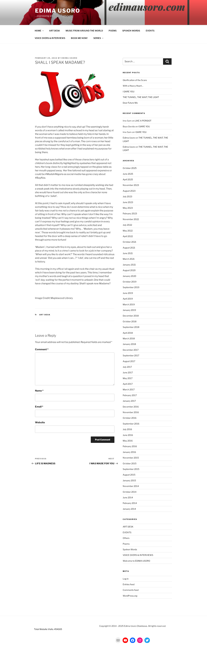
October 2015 (129, 463)
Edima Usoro (57, 10)
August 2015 (129, 474)
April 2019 (128, 298)
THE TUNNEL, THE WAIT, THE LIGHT (141, 97)
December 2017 (131, 350)
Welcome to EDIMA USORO (136, 560)
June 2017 (128, 372)
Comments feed (131, 590)
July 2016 (127, 429)
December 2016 (131, 406)
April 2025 (128, 179)
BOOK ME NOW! (79, 38)
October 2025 (130, 168)
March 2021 (129, 259)
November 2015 (131, 457)
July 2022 (127, 225)
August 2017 (129, 361)
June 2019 (128, 293)
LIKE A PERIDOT (143, 120)
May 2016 (128, 440)
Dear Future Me (130, 102)
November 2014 (131, 486)
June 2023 (128, 202)
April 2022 (128, 236)
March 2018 (129, 338)
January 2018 (129, 344)
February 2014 (130, 503)
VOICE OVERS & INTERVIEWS (50, 38)
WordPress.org (130, 595)
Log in (126, 578)
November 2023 (131, 185)
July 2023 (127, 196)
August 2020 (129, 270)
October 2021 (129, 242)
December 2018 (131, 315)
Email (39, 406)
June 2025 (128, 174)
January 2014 (129, 509)
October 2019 (129, 281)
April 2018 (128, 333)
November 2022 (131, 219)
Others (126, 538)
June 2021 (128, 253)
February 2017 (130, 395)
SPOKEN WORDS (131, 30)
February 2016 (130, 446)
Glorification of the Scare (135, 80)
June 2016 (128, 435)
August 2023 (129, 191)
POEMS (113, 30)
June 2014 (128, 497)
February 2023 (130, 213)
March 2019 (129, 304)
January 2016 (129, 452)
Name (39, 390)
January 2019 (129, 310)
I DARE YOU (128, 91)
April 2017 (128, 384)
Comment (41, 349)
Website (40, 422)
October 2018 (129, 321)
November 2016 (131, 412)
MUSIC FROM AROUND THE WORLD (84, 30)
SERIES (97, 38)
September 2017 (131, 355)
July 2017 (127, 367)
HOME (38, 30)
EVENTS (150, 30)
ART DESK (54, 30)
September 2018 (131, 327)
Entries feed (128, 584)
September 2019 (131, 287)
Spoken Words (130, 549)
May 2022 (128, 230)
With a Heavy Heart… (133, 85)
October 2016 (129, 418)
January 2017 (129, 401)
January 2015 (129, 480)
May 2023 (128, 208)
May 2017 (127, 378)
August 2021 (129, 247)
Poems (126, 543)
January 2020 (129, 276)
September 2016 (131, 423)
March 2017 (129, 389)
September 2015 (131, 469)
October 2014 (129, 492)
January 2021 (129, 264)
